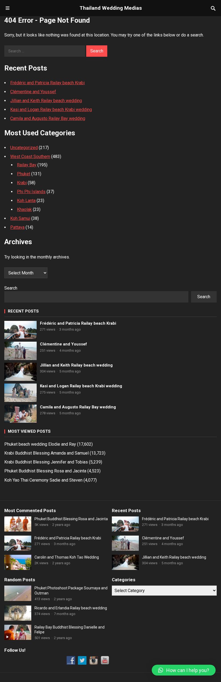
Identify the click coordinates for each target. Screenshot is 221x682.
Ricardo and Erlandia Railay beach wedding (70, 608)
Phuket (23, 173)
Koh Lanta (26, 200)
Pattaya (17, 227)
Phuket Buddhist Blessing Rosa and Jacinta (45, 470)
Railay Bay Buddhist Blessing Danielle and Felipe (69, 629)
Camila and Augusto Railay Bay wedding (47, 118)
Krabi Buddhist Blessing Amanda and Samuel (46, 453)
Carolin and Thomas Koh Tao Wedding (66, 557)
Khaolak (24, 209)
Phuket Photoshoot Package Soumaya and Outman (71, 590)
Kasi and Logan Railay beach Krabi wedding (51, 109)
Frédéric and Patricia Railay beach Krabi (47, 82)
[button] (184, 670)
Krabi (22, 182)
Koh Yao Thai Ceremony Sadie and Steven (43, 480)
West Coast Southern (30, 156)
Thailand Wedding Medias (111, 8)
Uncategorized (24, 147)
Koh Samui (20, 218)
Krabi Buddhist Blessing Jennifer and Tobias (46, 462)
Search (10, 288)
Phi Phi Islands (31, 191)
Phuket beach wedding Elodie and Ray (40, 444)
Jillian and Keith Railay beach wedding (46, 100)
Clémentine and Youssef (33, 91)
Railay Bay (26, 164)
